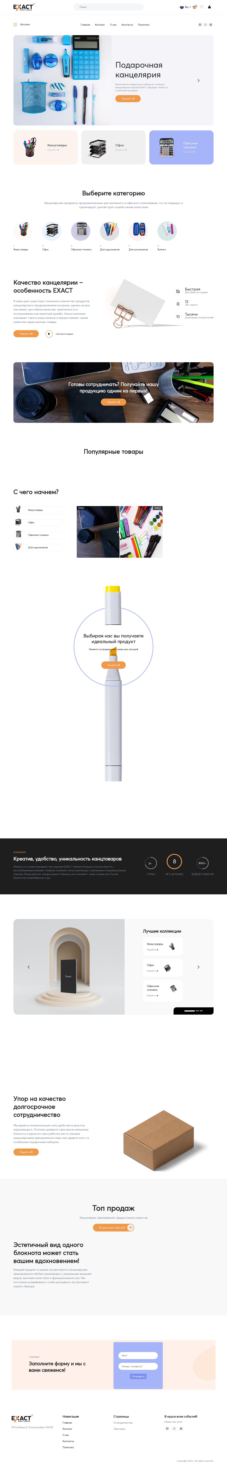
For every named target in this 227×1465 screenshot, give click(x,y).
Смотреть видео (64, 326)
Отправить (138, 1369)
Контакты (127, 24)
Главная (85, 24)
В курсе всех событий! (112, 1220)
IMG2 (158, 500)
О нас (113, 24)
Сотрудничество (123, 1415)
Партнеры (119, 1421)
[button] (28, 76)
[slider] (119, 524)
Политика (143, 24)
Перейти (52, 142)
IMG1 (81, 500)
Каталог (100, 24)
